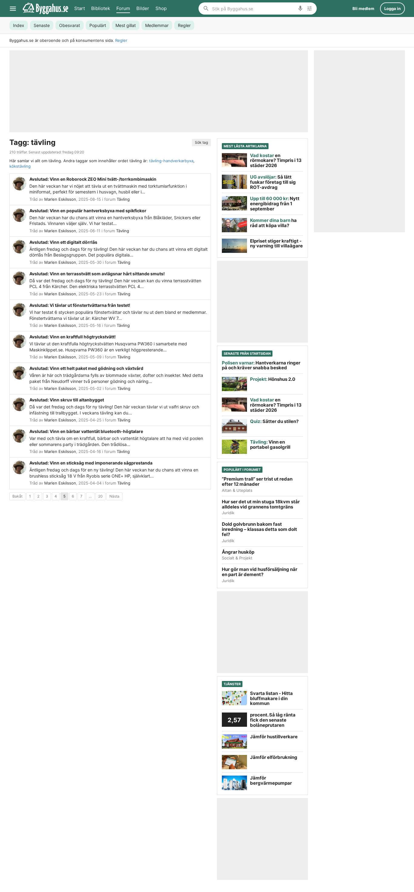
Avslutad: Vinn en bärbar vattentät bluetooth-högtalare (86, 431)
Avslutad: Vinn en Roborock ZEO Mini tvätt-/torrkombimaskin (92, 179)
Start (79, 8)
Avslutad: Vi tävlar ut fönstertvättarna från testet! (79, 305)
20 (100, 496)
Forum (123, 8)
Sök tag (201, 142)
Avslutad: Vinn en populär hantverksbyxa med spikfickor (87, 210)
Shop (161, 8)
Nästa (114, 496)
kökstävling (20, 166)
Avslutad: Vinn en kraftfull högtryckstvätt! (72, 336)
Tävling (123, 199)
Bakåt (17, 496)
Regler (121, 40)
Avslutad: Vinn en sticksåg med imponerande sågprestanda (90, 462)
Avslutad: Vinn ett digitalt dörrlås (63, 242)
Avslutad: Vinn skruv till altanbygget (66, 399)
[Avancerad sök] (309, 8)
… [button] (90, 496)
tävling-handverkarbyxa (171, 160)
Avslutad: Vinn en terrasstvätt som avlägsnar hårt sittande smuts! (97, 273)
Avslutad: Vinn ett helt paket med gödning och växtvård (86, 368)
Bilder (142, 8)
